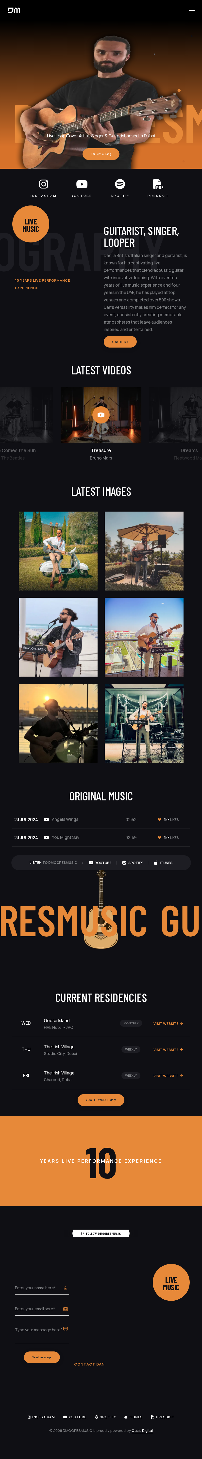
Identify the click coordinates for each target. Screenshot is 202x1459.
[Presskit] (158, 184)
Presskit (158, 195)
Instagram (44, 195)
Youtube (82, 195)
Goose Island (57, 1020)
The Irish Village (59, 1047)
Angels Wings (64, 819)
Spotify (120, 195)
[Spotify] (120, 184)
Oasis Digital (142, 1430)
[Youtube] (82, 184)
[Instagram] (43, 184)
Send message (41, 1357)
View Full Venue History (101, 1100)
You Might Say (65, 837)
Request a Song (101, 154)
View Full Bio (120, 342)
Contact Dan (89, 1364)
